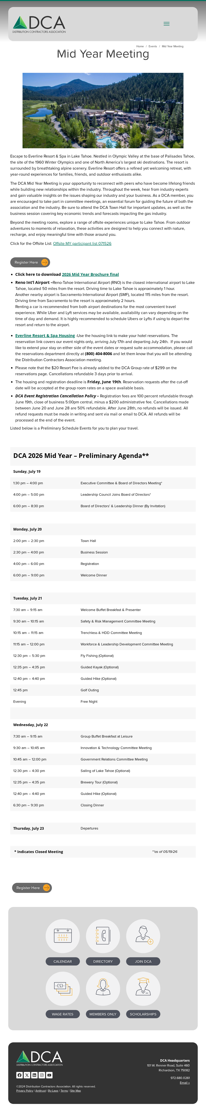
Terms (64, 1091)
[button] (166, 24)
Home (140, 46)
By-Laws (53, 1091)
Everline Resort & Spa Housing (45, 335)
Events (153, 46)
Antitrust (40, 1091)
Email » (185, 1082)
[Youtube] (49, 1075)
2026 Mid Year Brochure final (90, 274)
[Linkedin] (34, 1075)
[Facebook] (19, 1075)
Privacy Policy (24, 1091)
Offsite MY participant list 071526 (82, 243)
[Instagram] (42, 1075)
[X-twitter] (27, 1075)
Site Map (75, 1091)
